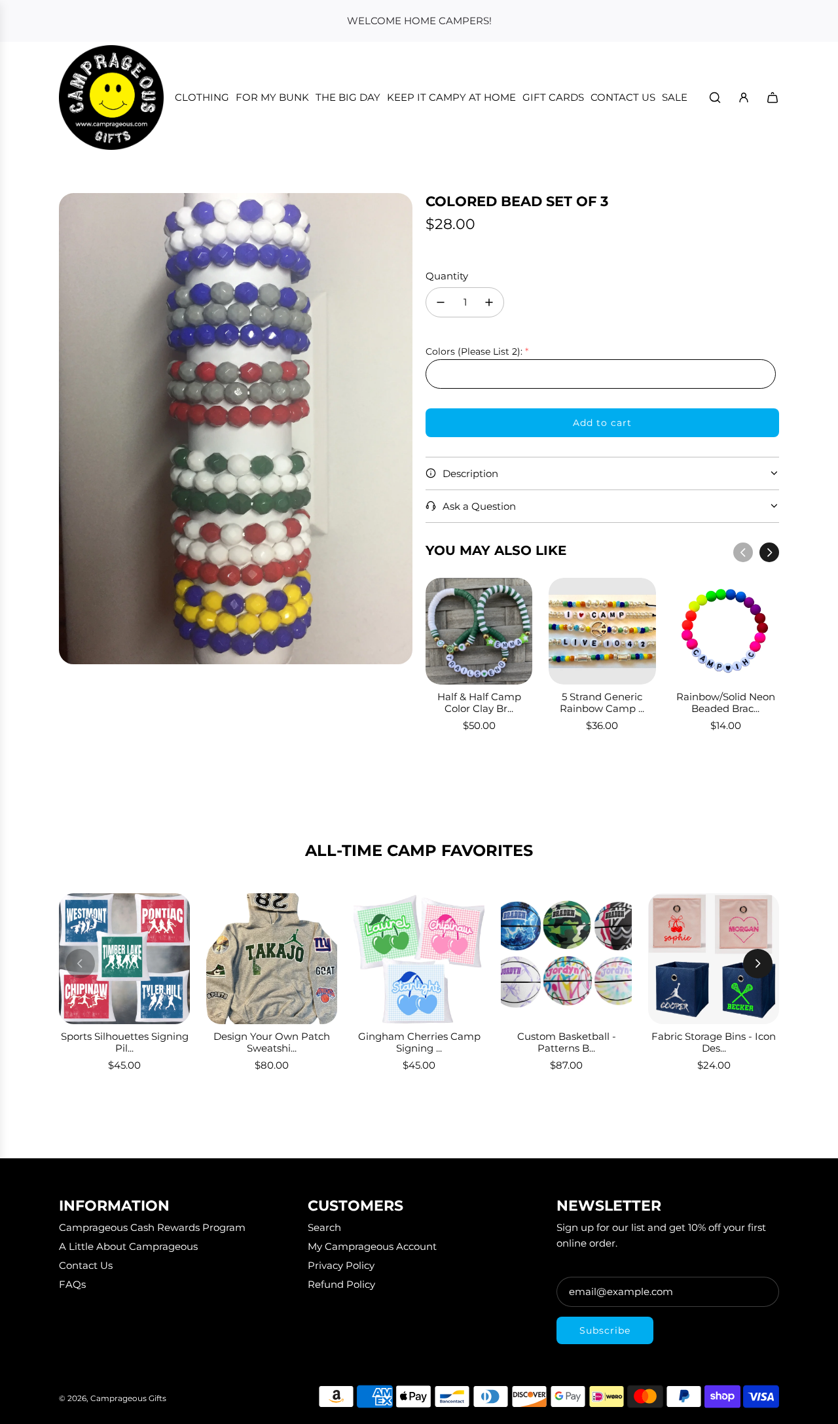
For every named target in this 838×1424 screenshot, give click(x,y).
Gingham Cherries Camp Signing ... (419, 1042)
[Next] (769, 552)
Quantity (447, 276)
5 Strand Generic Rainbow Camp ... (602, 702)
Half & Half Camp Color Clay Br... (479, 702)
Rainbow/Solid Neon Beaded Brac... (725, 702)
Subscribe (604, 1330)
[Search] (715, 97)
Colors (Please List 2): (474, 351)
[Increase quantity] (489, 302)
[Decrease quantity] (440, 302)
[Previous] (743, 552)
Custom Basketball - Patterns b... (566, 1042)
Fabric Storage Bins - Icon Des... (713, 1042)
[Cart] (772, 97)
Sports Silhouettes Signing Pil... (125, 1042)
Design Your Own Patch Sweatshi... (271, 1042)
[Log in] (743, 97)
